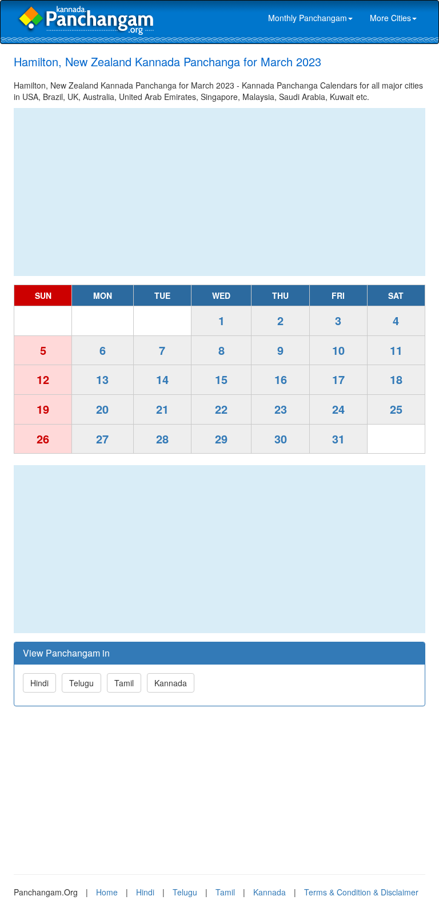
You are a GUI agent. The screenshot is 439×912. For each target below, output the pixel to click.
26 (43, 438)
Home (107, 892)
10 (338, 350)
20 (102, 409)
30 (280, 438)
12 (43, 379)
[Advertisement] (219, 192)
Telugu (81, 683)
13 (102, 379)
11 (396, 350)
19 (43, 409)
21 (162, 409)
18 (396, 379)
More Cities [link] (390, 17)
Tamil (124, 683)
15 (221, 379)
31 (338, 438)
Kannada (170, 683)
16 (280, 379)
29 (221, 438)
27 (102, 438)
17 (338, 379)
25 (396, 409)
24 (338, 409)
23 (280, 409)
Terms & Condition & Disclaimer (361, 892)
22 (221, 409)
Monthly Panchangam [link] (307, 17)
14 (162, 379)
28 (162, 438)
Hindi (39, 683)
